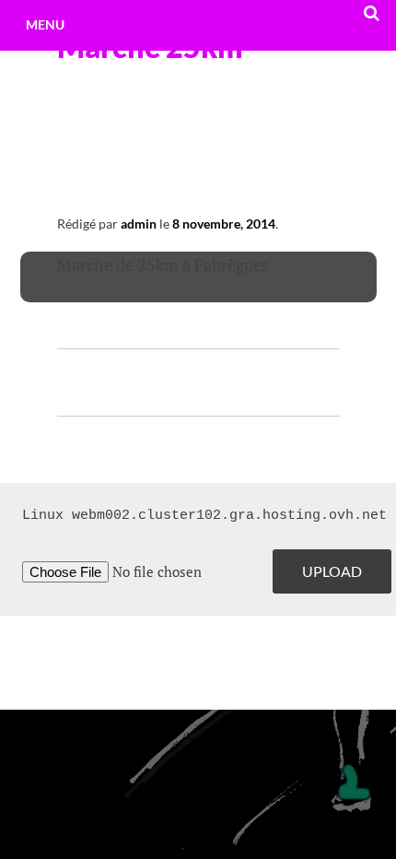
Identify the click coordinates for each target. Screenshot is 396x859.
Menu (45, 24)
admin (139, 223)
